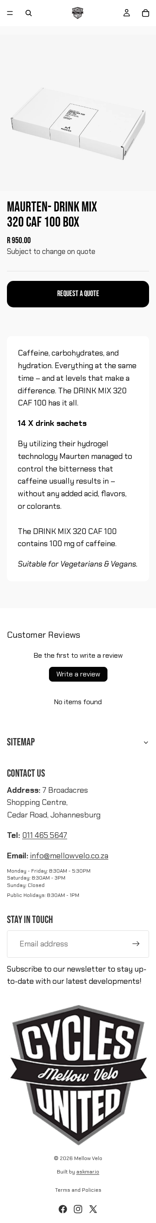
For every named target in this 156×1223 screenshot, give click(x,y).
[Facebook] (63, 1209)
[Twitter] (93, 1209)
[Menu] (10, 13)
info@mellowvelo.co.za (69, 855)
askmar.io (87, 1171)
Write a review (78, 674)
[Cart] (145, 13)
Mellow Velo (88, 1158)
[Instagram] (78, 1209)
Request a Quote (78, 293)
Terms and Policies (78, 1190)
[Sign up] (136, 944)
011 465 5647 (44, 835)
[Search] (28, 13)
